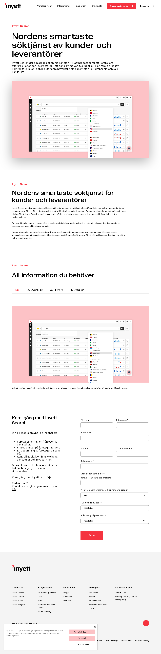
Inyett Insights (18, 604)
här (14, 489)
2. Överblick (35, 290)
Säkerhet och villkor (98, 604)
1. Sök (16, 290)
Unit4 (40, 596)
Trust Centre (126, 640)
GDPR (91, 608)
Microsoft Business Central (46, 606)
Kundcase (67, 596)
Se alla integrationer (47, 592)
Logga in (144, 6)
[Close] (95, 627)
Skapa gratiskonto (119, 6)
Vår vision (93, 592)
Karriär (92, 596)
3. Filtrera (56, 290)
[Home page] (12, 6)
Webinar (67, 600)
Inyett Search (18, 592)
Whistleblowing (142, 640)
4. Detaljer (77, 290)
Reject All (82, 638)
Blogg (66, 592)
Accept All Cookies (81, 632)
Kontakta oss (95, 600)
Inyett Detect (18, 596)
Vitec (40, 600)
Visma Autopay (44, 611)
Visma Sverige (111, 640)
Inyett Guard (17, 600)
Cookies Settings (82, 644)
